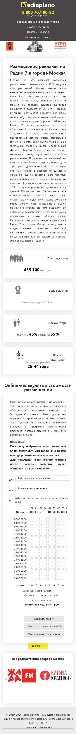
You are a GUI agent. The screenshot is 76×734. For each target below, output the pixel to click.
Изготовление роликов (38, 37)
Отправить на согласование (44, 634)
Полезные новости (38, 32)
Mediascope (30, 162)
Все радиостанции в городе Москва (38, 21)
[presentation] (6, 677)
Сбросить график (44, 618)
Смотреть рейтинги (38, 27)
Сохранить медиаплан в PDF (44, 626)
